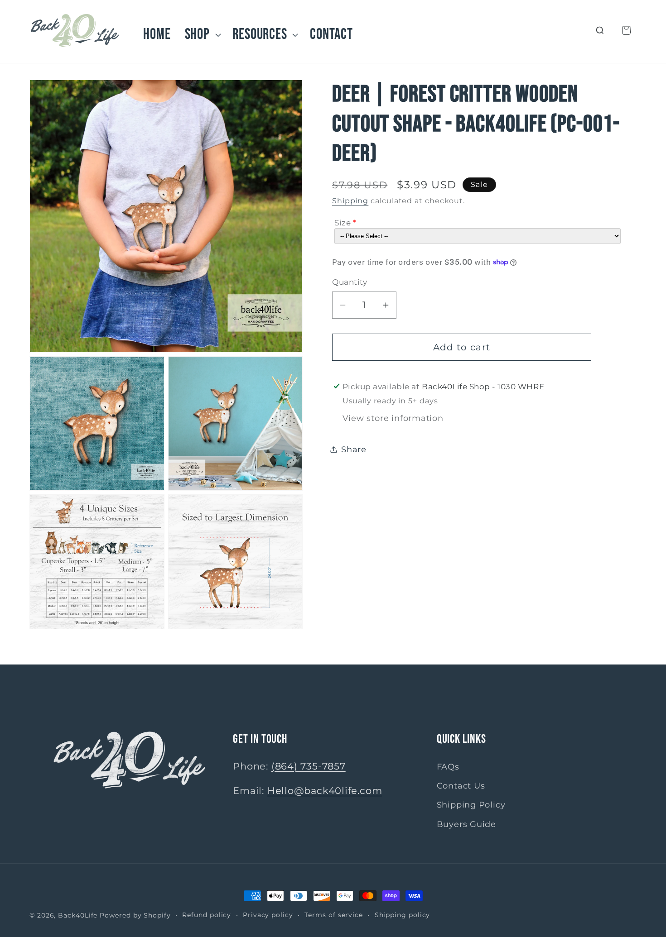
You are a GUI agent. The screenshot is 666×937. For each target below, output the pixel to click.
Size (342, 222)
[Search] (600, 30)
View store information (393, 417)
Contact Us (461, 785)
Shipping (350, 200)
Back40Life (77, 915)
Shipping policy (402, 915)
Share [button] (354, 449)
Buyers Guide (466, 824)
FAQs (448, 766)
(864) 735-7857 (308, 766)
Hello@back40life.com (324, 790)
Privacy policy (268, 915)
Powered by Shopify (135, 915)
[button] (202, 35)
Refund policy (206, 915)
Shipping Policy (471, 805)
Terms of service (333, 915)
